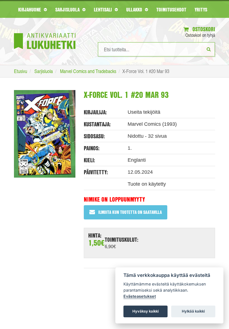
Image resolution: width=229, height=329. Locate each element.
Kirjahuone (30, 9)
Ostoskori (203, 29)
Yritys (201, 9)
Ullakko (135, 9)
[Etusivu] (44, 33)
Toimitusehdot (171, 9)
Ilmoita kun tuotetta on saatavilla (130, 212)
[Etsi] (209, 49)
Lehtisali (103, 9)
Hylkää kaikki (193, 311)
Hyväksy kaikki (145, 311)
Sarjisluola (68, 9)
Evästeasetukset (139, 296)
